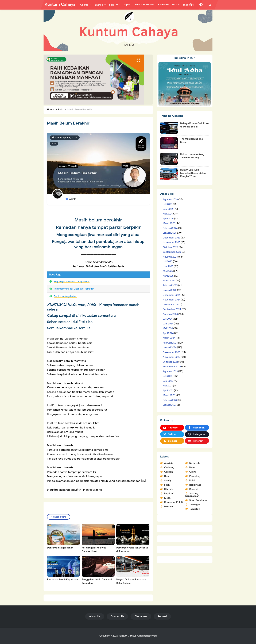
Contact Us (117, 616)
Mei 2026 (168, 213)
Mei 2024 (168, 328)
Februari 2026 (170, 228)
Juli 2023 (167, 376)
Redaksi (162, 616)
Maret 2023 (169, 395)
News (192, 467)
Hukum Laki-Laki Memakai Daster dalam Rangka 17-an (193, 172)
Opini (192, 471)
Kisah (167, 497)
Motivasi (169, 506)
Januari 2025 (170, 290)
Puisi (54, 143)
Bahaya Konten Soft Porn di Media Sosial (194, 125)
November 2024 (171, 299)
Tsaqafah (194, 508)
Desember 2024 (171, 295)
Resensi (193, 489)
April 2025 (168, 275)
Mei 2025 (168, 271)
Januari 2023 (169, 404)
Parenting (194, 476)
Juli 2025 (167, 261)
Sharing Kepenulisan (192, 494)
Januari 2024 (170, 347)
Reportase (195, 484)
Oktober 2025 (170, 247)
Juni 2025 (168, 266)
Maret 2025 (169, 280)
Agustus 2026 (170, 199)
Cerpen (168, 471)
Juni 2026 (168, 209)
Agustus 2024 (170, 314)
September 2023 (172, 366)
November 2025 (171, 242)
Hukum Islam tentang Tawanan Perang (192, 156)
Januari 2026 (170, 232)
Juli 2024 (167, 318)
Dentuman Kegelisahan (65, 296)
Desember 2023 (171, 352)
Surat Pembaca (198, 500)
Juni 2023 (168, 380)
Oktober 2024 (170, 304)
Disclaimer (140, 616)
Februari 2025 (170, 285)
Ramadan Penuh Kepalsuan (62, 579)
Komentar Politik (173, 502)
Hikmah (168, 489)
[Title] (128, 30)
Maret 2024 (169, 337)
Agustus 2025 (170, 256)
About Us (94, 616)
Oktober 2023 (170, 361)
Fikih (167, 484)
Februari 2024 (170, 342)
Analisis (168, 463)
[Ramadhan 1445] (184, 83)
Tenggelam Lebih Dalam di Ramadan (97, 581)
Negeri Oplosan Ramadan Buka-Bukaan (131, 581)
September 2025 (172, 251)
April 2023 (168, 390)
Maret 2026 (169, 223)
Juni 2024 (168, 323)
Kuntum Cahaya (127, 635)
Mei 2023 (168, 385)
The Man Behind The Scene (191, 140)
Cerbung (169, 467)
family (168, 480)
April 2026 (168, 218)
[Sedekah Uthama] (94, 79)
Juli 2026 (167, 204)
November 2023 (171, 357)
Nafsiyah (194, 463)
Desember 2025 (171, 237)
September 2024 (172, 309)
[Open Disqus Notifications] (190, 5)
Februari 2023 (170, 400)
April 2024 (168, 333)
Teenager (194, 504)
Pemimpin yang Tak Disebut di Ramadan (74, 288)
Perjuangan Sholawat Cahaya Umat (72, 281)
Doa (166, 476)
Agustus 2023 (170, 371)
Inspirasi (169, 493)
